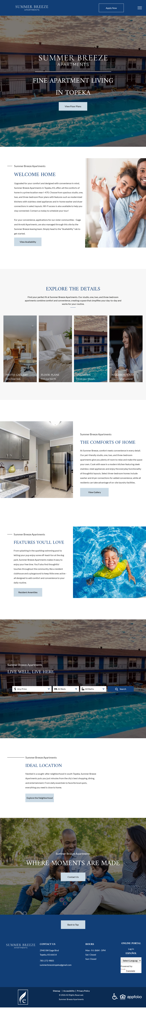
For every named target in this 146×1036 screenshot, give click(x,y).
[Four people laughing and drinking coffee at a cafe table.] (126, 348)
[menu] (139, 8)
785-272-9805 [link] (47, 960)
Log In (131, 949)
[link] (23, 990)
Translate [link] (130, 970)
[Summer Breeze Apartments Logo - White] (73, 52)
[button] (32, 689)
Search (122, 689)
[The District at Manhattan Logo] (31, 5)
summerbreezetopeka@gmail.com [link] (55, 965)
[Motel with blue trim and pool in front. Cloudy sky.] (90, 348)
